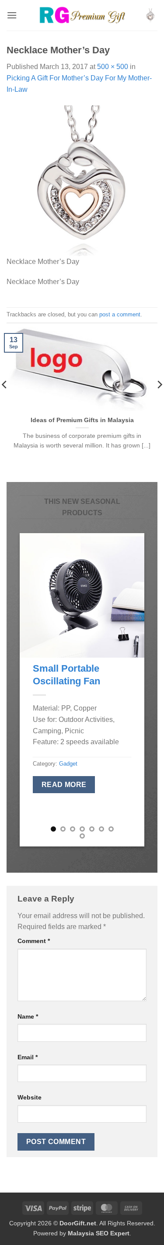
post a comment (119, 314)
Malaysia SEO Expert (98, 1233)
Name (27, 1016)
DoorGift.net (77, 1223)
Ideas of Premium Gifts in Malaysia (82, 420)
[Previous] (33, 690)
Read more (64, 784)
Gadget (68, 763)
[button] (12, 15)
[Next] (131, 690)
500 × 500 (112, 66)
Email (27, 1057)
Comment (33, 940)
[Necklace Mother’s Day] (82, 180)
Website (29, 1097)
